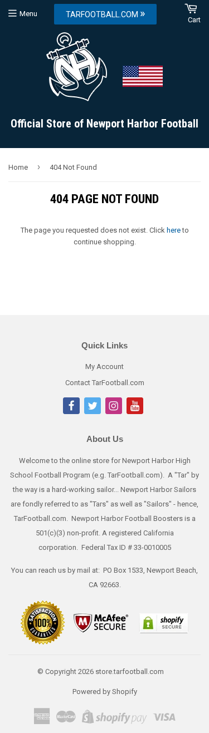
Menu (28, 13)
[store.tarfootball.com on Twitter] (92, 411)
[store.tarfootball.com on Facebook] (71, 411)
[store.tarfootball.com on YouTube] (135, 411)
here (174, 230)
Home (18, 167)
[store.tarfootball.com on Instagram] (113, 411)
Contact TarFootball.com (104, 382)
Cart (194, 20)
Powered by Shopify (104, 691)
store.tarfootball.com (129, 671)
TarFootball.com (105, 13)
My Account (104, 366)
